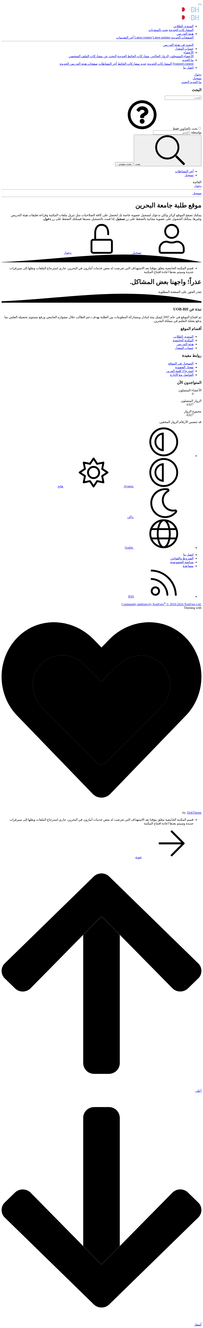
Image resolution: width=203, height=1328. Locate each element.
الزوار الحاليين (159, 56)
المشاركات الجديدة (181, 30)
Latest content (143, 37)
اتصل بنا (188, 67)
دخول (197, 186)
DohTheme (194, 812)
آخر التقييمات (125, 37)
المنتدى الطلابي (183, 26)
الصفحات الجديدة (182, 37)
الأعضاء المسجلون (181, 56)
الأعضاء (188, 52)
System (128, 486)
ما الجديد (187, 60)
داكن (130, 517)
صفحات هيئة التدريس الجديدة (79, 63)
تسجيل (189, 175)
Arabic (129, 547)
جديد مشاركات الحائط (132, 63)
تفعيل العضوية (184, 367)
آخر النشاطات (108, 63)
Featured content (183, 63)
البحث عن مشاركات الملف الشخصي (93, 56)
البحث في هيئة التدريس (178, 45)
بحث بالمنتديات (158, 30)
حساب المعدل (184, 48)
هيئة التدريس (185, 33)
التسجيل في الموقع (180, 363)
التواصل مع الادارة (181, 374)
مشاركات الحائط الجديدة (133, 56)
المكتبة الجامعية (183, 340)
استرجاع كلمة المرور (179, 371)
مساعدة (188, 566)
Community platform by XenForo (161, 604)
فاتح (61, 486)
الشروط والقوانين (181, 558)
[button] (142, 128)
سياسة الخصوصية (181, 562)
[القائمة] (199, 4)
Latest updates (161, 37)
